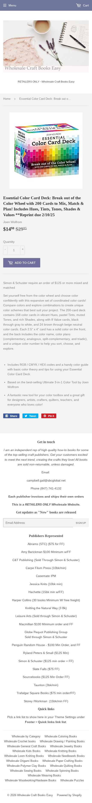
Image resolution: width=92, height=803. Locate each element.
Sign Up (81, 522)
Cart (85, 5)
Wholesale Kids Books (26, 751)
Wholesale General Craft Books (26, 746)
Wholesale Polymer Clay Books (26, 765)
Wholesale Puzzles (72, 780)
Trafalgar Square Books (33, 693)
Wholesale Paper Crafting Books (62, 760)
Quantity (9, 241)
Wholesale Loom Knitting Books (24, 756)
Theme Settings (65, 717)
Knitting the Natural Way (41, 608)
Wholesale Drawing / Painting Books (62, 741)
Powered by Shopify (69, 795)
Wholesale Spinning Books (62, 770)
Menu (12, 5)
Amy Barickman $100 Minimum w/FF (46, 552)
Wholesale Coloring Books (61, 736)
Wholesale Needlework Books (66, 756)
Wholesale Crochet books (20, 741)
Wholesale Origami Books (22, 760)
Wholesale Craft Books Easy (35, 795)
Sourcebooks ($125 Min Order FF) (46, 677)
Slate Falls (40, 669)
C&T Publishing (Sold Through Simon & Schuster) (46, 560)
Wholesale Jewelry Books (66, 746)
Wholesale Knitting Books (60, 751)
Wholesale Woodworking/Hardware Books (30, 780)
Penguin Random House (28, 645)
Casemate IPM (46, 576)
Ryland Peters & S (35, 653)
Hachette (34, 592)
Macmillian (26, 624)
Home (6, 98)
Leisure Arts (23, 616)
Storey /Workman (35, 701)
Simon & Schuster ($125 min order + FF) (46, 661)
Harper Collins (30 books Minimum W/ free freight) (46, 600)
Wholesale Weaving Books (44, 775)
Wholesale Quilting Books (66, 765)
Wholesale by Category (26, 736)
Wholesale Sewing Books (26, 770)
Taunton (39, 685)
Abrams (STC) (37, 544)
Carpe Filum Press (38, 568)
